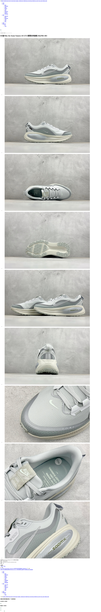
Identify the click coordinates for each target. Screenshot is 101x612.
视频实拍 (4, 23)
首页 (3, 2)
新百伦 (6, 8)
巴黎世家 (6, 11)
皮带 (3, 22)
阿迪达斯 (6, 6)
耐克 (5, 5)
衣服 (5, 26)
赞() (1, 566)
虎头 (5, 21)
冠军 (5, 20)
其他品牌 (6, 582)
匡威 (5, 7)
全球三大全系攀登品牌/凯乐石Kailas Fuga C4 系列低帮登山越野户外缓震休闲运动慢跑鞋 (16, 569)
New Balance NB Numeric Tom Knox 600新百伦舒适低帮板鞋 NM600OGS (13, 568)
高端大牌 (6, 16)
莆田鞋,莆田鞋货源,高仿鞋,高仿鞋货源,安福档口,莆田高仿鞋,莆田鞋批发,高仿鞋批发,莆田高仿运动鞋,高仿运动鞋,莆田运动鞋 (26, 596)
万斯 (5, 9)
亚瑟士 (6, 12)
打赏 (4, 566)
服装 (3, 15)
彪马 (5, 10)
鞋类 (3, 572)
